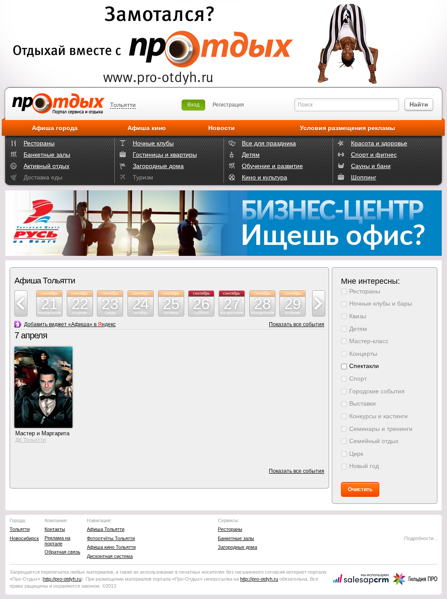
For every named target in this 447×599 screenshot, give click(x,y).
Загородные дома (158, 165)
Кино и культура (264, 177)
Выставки (362, 403)
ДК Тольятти (30, 440)
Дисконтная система (110, 556)
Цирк (356, 453)
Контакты (55, 529)
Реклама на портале (57, 540)
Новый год (364, 465)
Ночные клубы (153, 143)
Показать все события (296, 324)
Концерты (363, 353)
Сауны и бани (371, 165)
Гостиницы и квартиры (165, 154)
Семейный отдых (374, 440)
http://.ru (62, 579)
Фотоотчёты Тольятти (111, 538)
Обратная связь (62, 551)
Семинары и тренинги (381, 428)
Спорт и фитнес (374, 154)
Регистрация (228, 105)
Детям (251, 154)
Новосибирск (24, 538)
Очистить (360, 489)
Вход (193, 105)
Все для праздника (269, 143)
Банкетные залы (47, 154)
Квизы (357, 316)
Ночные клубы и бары (380, 303)
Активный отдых (46, 165)
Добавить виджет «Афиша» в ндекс (70, 324)
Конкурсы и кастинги (378, 416)
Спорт (358, 378)
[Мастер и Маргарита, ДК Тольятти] (43, 426)
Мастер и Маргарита (42, 433)
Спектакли (364, 365)
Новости (221, 127)
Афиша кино (146, 127)
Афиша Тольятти (105, 529)
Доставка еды (43, 177)
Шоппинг (363, 177)
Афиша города (55, 127)
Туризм (143, 177)
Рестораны (39, 143)
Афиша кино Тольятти (111, 547)
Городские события (377, 391)
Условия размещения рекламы (347, 127)
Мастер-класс (369, 340)
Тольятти (123, 104)
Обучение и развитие (272, 165)
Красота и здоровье (379, 143)
